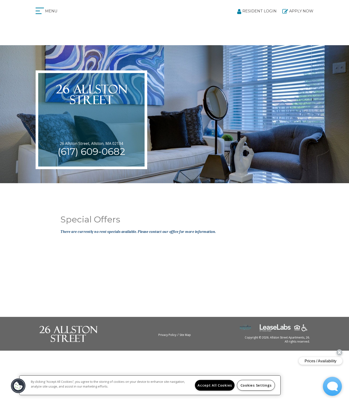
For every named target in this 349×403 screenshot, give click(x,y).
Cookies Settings (256, 385)
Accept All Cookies (215, 385)
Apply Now (301, 11)
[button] (18, 385)
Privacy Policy (167, 335)
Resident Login (259, 11)
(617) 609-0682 (91, 151)
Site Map (185, 335)
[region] (150, 385)
